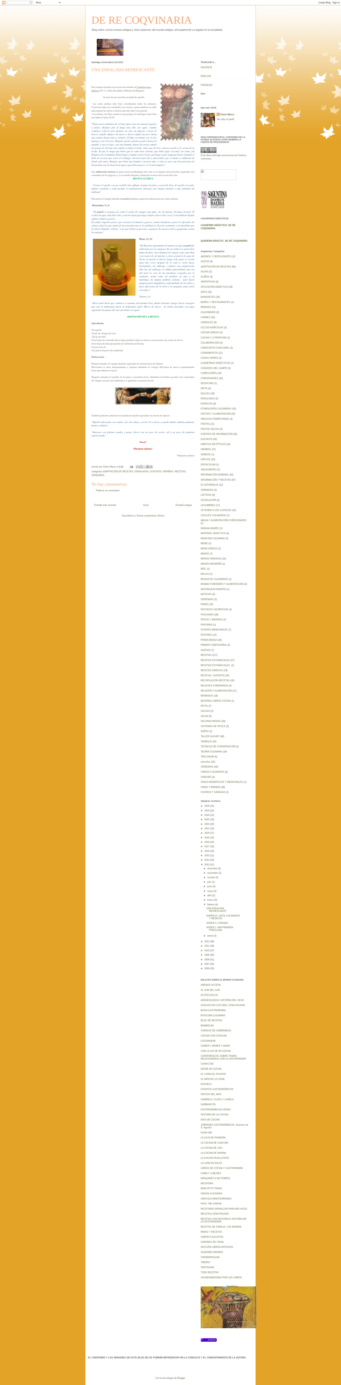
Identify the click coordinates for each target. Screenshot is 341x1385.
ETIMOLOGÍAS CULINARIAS (216, 408)
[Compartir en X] (144, 467)
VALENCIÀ (206, 67)
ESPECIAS (207, 403)
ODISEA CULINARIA (211, 1193)
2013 (207, 864)
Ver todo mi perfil (225, 119)
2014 (207, 860)
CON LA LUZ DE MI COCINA (216, 1051)
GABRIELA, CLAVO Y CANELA (217, 1099)
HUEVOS (205, 459)
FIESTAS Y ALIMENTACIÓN (216, 413)
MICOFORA (207, 1183)
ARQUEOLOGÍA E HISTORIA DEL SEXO (222, 1000)
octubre (211, 877)
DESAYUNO (207, 383)
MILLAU (205, 574)
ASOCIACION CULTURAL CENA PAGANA (223, 1005)
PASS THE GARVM (211, 1203)
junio (210, 886)
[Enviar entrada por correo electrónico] (131, 466)
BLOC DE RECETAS (211, 1020)
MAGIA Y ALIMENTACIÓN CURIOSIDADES (224, 520)
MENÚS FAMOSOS (211, 558)
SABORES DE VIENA (212, 1242)
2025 (207, 810)
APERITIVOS (208, 281)
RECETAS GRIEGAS (212, 670)
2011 (207, 946)
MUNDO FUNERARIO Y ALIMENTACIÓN (222, 584)
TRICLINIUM (207, 756)
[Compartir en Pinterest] (151, 467)
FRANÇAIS (206, 85)
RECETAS (180, 471)
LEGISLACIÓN (208, 500)
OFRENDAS (207, 599)
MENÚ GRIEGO (209, 548)
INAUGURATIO (208, 469)
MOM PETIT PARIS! (211, 1188)
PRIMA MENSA (209, 640)
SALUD (204, 716)
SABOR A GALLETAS (212, 1237)
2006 (207, 968)
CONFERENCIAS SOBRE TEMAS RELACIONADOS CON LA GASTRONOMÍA (223, 1057)
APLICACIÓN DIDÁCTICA (214, 286)
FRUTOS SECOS (210, 429)
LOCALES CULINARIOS (213, 515)
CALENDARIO (208, 312)
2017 (207, 846)
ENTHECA (206, 1084)
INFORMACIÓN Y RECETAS (216, 479)
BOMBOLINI (207, 1025)
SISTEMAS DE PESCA (213, 726)
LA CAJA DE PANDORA (213, 1137)
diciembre (212, 868)
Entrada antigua (184, 505)
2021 (207, 828)
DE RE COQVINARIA (141, 20)
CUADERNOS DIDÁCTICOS (215, 363)
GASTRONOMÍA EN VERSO (216, 1109)
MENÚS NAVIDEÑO (211, 563)
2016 (207, 851)
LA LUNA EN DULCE (211, 1163)
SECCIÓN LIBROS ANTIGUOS (217, 1247)
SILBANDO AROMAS (212, 1252)
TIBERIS (205, 1262)
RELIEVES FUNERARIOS (214, 685)
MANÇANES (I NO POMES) (215, 1178)
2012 (207, 941)
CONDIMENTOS (209, 353)
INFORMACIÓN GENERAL (215, 474)
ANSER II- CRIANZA (217, 923)
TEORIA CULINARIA (211, 751)
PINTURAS (206, 624)
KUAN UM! (206, 1132)
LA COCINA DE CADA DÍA (214, 1142)
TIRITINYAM (207, 1267)
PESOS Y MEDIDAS (212, 619)
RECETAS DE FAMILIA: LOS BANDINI (221, 1226)
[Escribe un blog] (141, 467)
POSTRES (206, 634)
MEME (204, 543)
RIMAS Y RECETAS (211, 1232)
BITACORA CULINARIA (213, 1015)
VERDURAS (97, 475)
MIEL (203, 568)
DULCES (205, 393)
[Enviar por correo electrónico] (137, 467)
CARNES (205, 317)
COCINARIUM (208, 1041)
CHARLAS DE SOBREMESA (216, 1030)
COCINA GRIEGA (210, 332)
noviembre (213, 873)
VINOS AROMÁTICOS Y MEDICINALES (222, 782)
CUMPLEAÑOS (209, 373)
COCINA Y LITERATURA (214, 337)
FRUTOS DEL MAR (211, 1094)
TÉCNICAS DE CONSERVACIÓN (218, 746)
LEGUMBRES (208, 505)
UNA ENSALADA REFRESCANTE (216, 910)
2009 (207, 955)
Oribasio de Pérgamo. (134, 90)
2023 (207, 819)
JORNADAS (207, 490)
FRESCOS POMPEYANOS (215, 419)
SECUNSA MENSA (211, 721)
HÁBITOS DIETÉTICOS (213, 444)
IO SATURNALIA (209, 484)
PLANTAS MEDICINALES (214, 629)
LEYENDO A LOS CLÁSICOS (216, 510)
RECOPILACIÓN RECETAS (215, 680)
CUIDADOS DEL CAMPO (214, 368)
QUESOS (206, 650)
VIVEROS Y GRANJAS (213, 792)
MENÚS (205, 553)
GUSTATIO (156, 471)
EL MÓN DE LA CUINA (213, 1079)
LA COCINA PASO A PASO (215, 1158)
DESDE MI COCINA (211, 1069)
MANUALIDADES (210, 528)
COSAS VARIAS (209, 358)
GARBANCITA (208, 1104)
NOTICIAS (206, 594)
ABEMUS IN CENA (211, 985)
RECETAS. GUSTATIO (212, 675)
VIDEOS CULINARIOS (212, 772)
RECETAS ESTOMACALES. (216, 665)
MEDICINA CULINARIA (213, 538)
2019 (207, 837)
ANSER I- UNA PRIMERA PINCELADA (219, 929)
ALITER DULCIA (209, 995)
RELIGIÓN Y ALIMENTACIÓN (216, 690)
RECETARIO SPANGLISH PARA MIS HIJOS (224, 1208)
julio (209, 882)
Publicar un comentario (108, 490)
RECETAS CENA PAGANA (215, 1213)
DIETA (204, 388)
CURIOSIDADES (209, 378)
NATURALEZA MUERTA (213, 589)
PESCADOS (207, 614)
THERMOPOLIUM (210, 1257)
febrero (211, 904)
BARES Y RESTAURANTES (215, 302)
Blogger (181, 1378)
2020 (207, 833)
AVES (204, 292)
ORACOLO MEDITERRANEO (216, 1198)
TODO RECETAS (210, 1272)
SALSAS (205, 711)
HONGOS (206, 454)
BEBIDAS (206, 307)
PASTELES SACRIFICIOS (214, 609)
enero (210, 935)
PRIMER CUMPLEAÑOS (214, 645)
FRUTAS (205, 424)
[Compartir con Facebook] (148, 467)
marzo (210, 900)
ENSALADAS (142, 471)
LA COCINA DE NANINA (213, 1153)
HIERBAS (168, 471)
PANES (205, 604)
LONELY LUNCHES (211, 1173)
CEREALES (207, 322)
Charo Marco (227, 114)
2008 (207, 959)
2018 (207, 842)
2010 (207, 950)
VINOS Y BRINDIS (210, 787)
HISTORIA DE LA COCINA (214, 1114)
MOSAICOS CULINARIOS (214, 579)
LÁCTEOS (206, 495)
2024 (207, 815)
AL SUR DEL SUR (210, 990)
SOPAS (205, 731)
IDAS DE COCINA (210, 1119)
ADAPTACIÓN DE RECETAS (118, 471)
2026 (207, 806)
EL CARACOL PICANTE (213, 1074)
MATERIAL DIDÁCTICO (213, 533)
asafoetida (118, 350)
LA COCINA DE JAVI (211, 1148)
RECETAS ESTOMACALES (215, 660)
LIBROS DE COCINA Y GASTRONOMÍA (222, 1168)
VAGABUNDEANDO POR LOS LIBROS (221, 1277)
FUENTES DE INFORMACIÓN (216, 434)
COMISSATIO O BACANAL (215, 347)
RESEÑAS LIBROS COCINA (216, 701)
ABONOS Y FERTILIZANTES (216, 256)
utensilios (205, 761)
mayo (210, 891)
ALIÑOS (205, 276)
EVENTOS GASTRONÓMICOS (217, 1089)
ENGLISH (206, 76)
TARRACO (206, 741)
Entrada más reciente (105, 505)
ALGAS (205, 271)
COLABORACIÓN (210, 342)
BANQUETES (208, 297)
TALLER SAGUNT (210, 736)
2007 (207, 964)
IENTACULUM (208, 464)
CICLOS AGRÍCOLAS (212, 327)
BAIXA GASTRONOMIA (213, 1010)
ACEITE (205, 261)
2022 (207, 824)
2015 (207, 855)
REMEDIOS (207, 695)
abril (209, 895)
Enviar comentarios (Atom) (150, 515)
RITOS (204, 705)
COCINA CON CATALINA (214, 1035)
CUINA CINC (207, 1063)
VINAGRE (206, 777)
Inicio (146, 505)
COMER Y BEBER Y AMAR (215, 1045)
